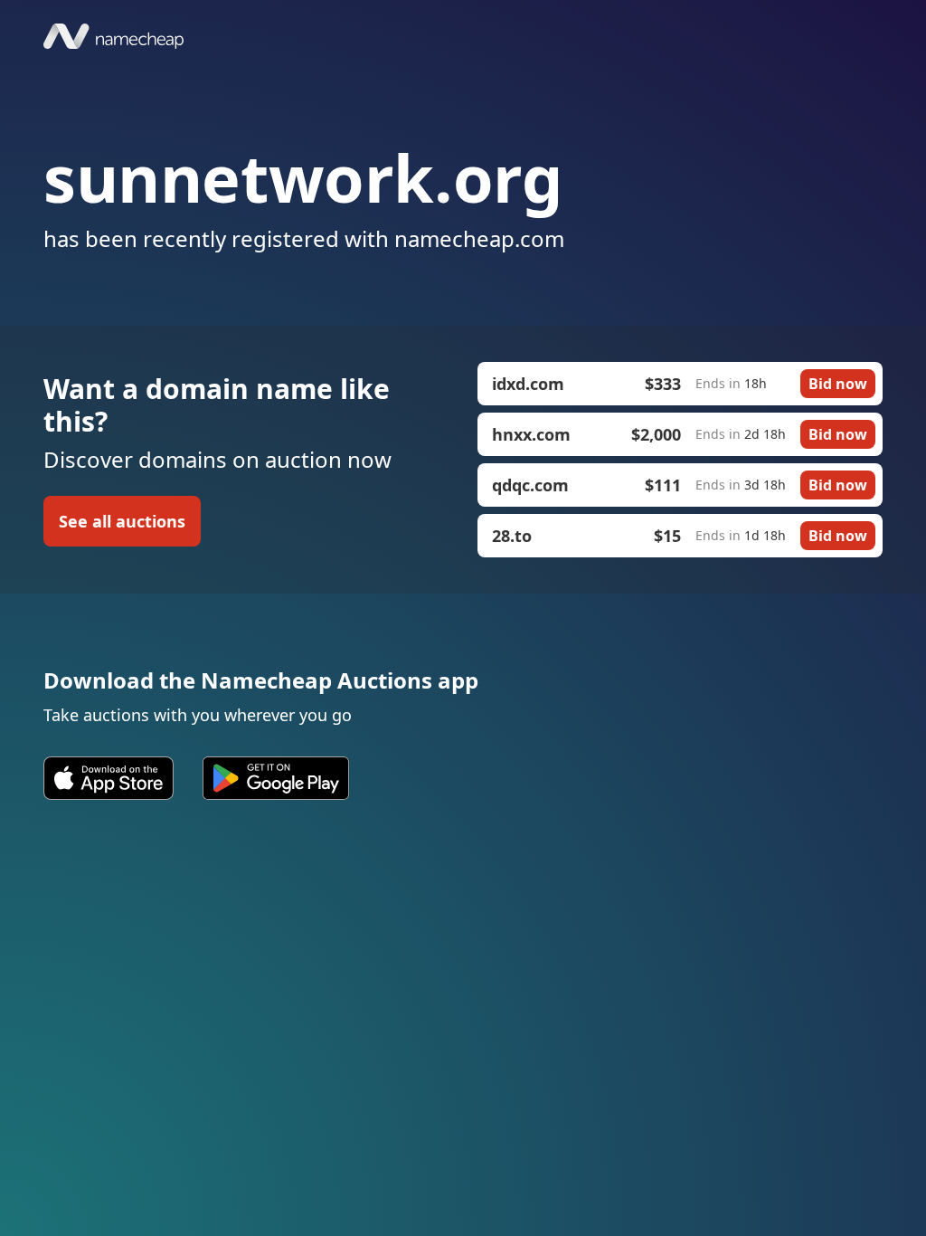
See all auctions (122, 521)
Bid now (837, 384)
